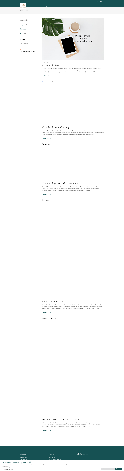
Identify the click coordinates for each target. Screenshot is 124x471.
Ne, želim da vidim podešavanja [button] (108, 468)
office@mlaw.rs (23, 457)
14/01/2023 (45, 62)
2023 (27, 10)
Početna (22, 10)
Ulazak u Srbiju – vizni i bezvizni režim (60, 183)
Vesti (21, 33)
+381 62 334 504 (24, 459)
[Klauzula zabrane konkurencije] (73, 102)
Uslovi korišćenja (5, 466)
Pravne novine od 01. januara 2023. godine (60, 419)
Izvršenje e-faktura (50, 64)
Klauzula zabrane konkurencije (56, 127)
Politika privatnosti (6, 467)
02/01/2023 (45, 417)
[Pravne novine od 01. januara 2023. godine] (73, 366)
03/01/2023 (45, 181)
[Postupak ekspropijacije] (69, 248)
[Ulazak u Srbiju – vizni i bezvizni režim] (73, 161)
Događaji (22, 25)
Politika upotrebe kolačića (7, 469)
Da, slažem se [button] (119, 468)
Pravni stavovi (24, 29)
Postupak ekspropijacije (52, 301)
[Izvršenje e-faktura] (73, 39)
